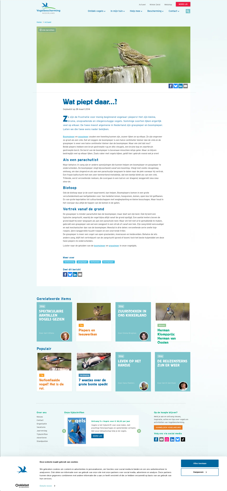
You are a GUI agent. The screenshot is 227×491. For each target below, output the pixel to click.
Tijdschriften (42, 434)
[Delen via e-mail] (185, 86)
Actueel (47, 22)
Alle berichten (48, 30)
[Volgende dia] (139, 439)
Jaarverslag (42, 431)
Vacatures (41, 427)
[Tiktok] (183, 439)
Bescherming (154, 11)
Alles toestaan (199, 463)
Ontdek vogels (95, 11)
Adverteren (42, 438)
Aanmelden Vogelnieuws (168, 427)
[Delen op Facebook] (171, 86)
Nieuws (40, 417)
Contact (173, 11)
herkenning (69, 262)
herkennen (95, 262)
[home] (48, 8)
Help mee (135, 11)
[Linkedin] (172, 439)
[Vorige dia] (64, 439)
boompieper (99, 245)
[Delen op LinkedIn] (180, 86)
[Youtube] (161, 439)
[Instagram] (167, 439)
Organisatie (42, 424)
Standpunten (42, 441)
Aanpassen (198, 472)
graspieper (83, 136)
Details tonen (46, 486)
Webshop (168, 4)
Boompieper (69, 136)
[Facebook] (156, 439)
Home (39, 22)
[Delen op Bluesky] (175, 86)
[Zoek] (188, 11)
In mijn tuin (117, 11)
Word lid (97, 436)
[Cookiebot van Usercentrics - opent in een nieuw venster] (22, 486)
